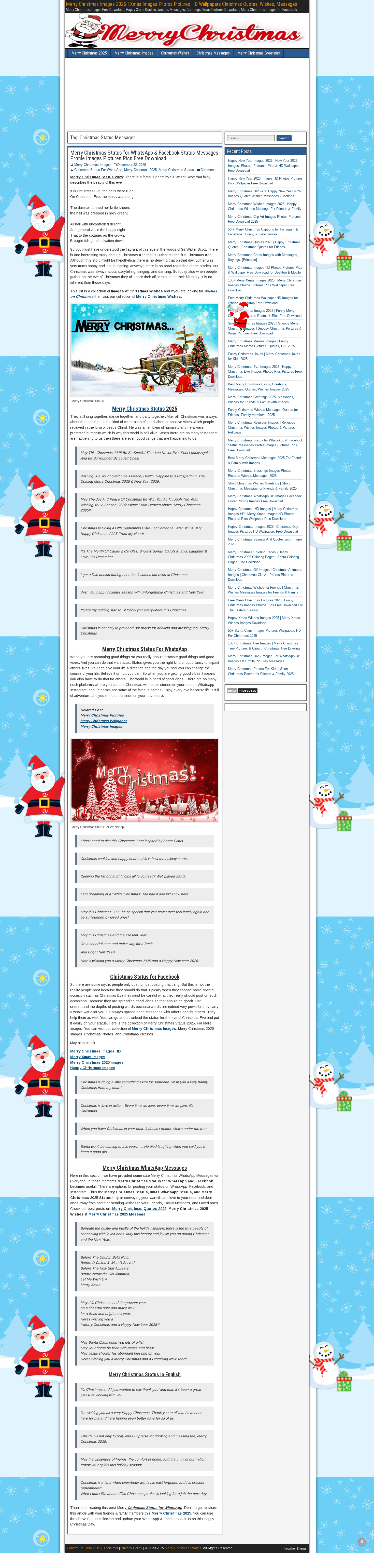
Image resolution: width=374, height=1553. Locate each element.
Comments (208, 170)
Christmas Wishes (175, 53)
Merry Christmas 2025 (89, 53)
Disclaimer (110, 1548)
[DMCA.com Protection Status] (242, 693)
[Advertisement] (187, 93)
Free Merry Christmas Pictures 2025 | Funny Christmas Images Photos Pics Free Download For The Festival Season (265, 605)
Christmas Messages (213, 53)
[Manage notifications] (362, 1542)
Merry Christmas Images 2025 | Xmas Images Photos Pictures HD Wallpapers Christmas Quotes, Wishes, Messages (181, 4)
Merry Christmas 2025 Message (117, 1214)
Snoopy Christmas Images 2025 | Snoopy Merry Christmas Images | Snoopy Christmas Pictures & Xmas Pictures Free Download (264, 328)
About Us (93, 1548)
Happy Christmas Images (92, 1068)
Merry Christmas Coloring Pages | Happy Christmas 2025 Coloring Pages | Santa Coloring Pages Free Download (263, 557)
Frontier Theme (295, 1548)
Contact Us (75, 1548)
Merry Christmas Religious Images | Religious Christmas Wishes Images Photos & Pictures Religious (261, 427)
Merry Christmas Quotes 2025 (139, 1209)
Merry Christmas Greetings (258, 53)
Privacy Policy (131, 1548)
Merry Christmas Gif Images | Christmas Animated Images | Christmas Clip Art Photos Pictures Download (265, 575)
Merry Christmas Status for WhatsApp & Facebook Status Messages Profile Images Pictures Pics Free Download (144, 155)
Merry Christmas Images (133, 53)
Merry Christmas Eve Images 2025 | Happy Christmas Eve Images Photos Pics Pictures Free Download (265, 372)
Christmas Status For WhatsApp (98, 170)
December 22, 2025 (131, 165)
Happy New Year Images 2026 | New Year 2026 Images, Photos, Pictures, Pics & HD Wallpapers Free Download (264, 165)
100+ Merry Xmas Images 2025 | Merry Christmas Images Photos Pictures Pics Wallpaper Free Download (265, 285)
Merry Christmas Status (176, 170)
